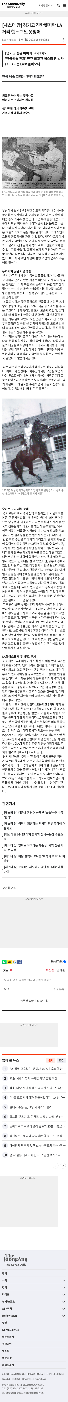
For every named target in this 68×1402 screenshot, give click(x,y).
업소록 (5, 1351)
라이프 (5, 1294)
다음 (63, 1166)
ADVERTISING (17, 1374)
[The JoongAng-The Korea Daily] (16, 1260)
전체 (50, 1060)
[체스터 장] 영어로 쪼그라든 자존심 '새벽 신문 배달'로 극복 (33, 847)
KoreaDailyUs (10, 1329)
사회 (4, 1280)
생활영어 (7, 1344)
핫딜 (4, 1322)
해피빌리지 (8, 1365)
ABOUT (5, 1374)
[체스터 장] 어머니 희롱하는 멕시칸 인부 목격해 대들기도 (34, 825)
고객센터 (16, 1379)
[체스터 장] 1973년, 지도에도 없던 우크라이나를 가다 (33, 869)
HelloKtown (9, 1315)
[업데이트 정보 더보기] (35, 39)
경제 (4, 1287)
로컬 (61, 1060)
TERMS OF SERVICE (55, 1374)
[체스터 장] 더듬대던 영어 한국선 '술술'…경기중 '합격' (33, 814)
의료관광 (7, 1358)
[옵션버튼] (63, 40)
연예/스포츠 (8, 1301)
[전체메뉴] (64, 5)
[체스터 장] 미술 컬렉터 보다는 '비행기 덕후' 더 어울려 (34, 858)
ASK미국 (7, 1308)
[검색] (58, 5)
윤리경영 (6, 1379)
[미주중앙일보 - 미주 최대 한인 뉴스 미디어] (13, 5)
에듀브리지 (8, 1336)
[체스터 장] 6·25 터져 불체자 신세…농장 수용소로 (33, 836)
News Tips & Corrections (34, 1379)
